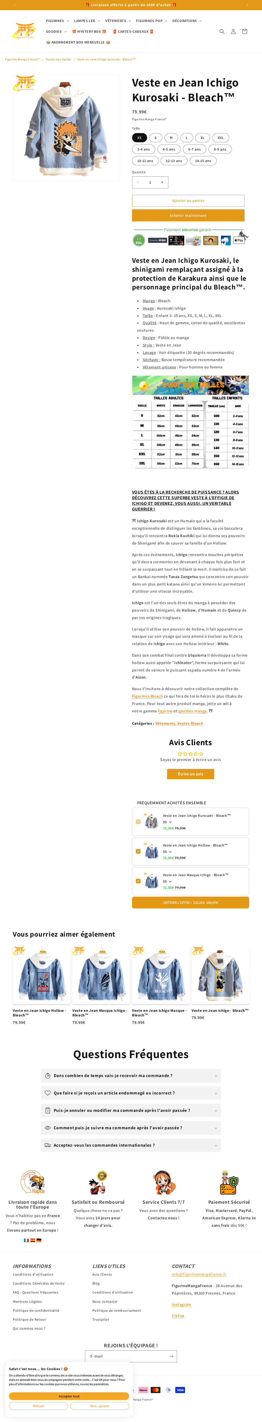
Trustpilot (100, 1319)
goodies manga (192, 711)
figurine (165, 711)
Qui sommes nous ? (29, 1328)
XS (139, 137)
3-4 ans (143, 149)
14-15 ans (203, 160)
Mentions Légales (27, 1301)
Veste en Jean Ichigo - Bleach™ (220, 1010)
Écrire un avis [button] (190, 774)
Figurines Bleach (147, 696)
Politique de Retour (29, 1319)
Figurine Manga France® (22, 59)
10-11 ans (145, 160)
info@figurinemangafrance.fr (199, 1274)
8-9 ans (220, 149)
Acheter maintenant (188, 215)
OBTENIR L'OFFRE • (190, 902)
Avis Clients (102, 1274)
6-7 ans (194, 149)
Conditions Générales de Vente (38, 1283)
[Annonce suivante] (247, 5)
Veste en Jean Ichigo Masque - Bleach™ (159, 1013)
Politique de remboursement (116, 1310)
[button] (57, 20)
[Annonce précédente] (14, 5)
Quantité (139, 172)
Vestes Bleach (190, 723)
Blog (96, 1283)
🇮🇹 (26, 1240)
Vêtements (165, 723)
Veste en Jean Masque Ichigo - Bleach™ (196, 875)
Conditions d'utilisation (33, 1274)
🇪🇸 (33, 1240)
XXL (221, 137)
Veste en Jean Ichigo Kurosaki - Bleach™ (106, 59)
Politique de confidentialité (36, 1310)
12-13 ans (174, 160)
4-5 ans (169, 149)
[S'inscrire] (171, 1356)
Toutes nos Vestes (58, 59)
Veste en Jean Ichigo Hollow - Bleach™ (195, 845)
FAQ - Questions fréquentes (35, 1292)
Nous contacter (105, 1301)
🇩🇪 (39, 1240)
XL (203, 137)
